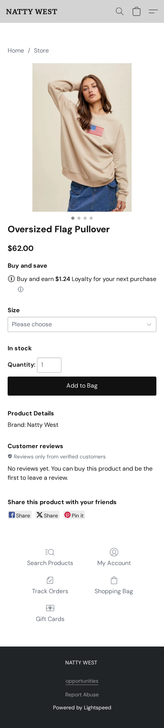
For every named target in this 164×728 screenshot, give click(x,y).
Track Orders (50, 591)
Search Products (50, 563)
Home (16, 50)
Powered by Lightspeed (82, 707)
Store (41, 50)
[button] (32, 11)
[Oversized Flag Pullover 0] (82, 137)
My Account (114, 563)
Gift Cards (50, 619)
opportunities (82, 680)
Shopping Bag (114, 591)
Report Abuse (82, 694)
